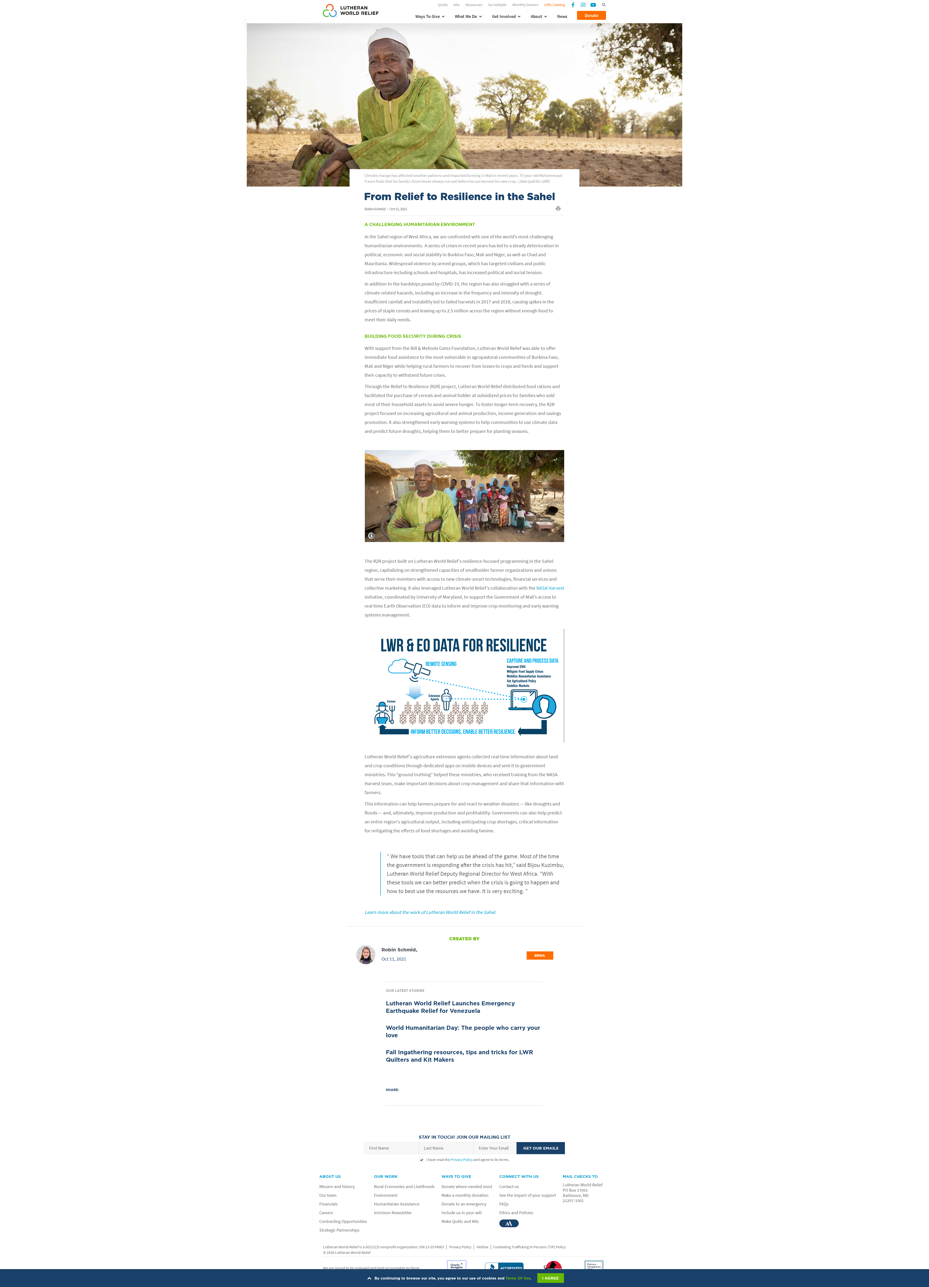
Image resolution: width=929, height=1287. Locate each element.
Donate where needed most (467, 1186)
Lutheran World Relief (341, 1246)
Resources (473, 4)
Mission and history (337, 1186)
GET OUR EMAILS (540, 1148)
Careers (326, 1212)
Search (603, 5)
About (536, 16)
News (562, 16)
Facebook (573, 5)
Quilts (443, 4)
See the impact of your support (527, 1195)
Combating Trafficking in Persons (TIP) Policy (529, 1246)
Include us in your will (462, 1212)
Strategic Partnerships (339, 1230)
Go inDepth (497, 4)
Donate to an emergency (464, 1204)
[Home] (350, 11)
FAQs (504, 1204)
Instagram (583, 4)
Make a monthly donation (465, 1195)
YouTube (593, 4)
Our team (328, 1195)
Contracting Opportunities (343, 1221)
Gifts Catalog (554, 4)
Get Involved (504, 16)
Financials (328, 1204)
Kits (457, 4)
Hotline (482, 1246)
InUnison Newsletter (393, 1212)
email (540, 955)
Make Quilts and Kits (460, 1221)
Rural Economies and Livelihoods (404, 1186)
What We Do (466, 16)
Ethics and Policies (516, 1212)
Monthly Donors (525, 4)
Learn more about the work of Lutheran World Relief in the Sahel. (430, 912)
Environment (385, 1195)
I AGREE (550, 1278)
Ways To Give (427, 16)
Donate (591, 15)
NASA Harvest (550, 588)
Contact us (509, 1186)
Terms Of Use (518, 1278)
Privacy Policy (462, 1159)
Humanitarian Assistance (397, 1204)
